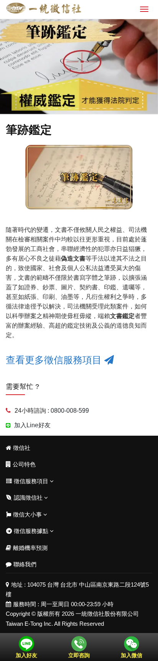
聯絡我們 (24, 564)
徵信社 (21, 447)
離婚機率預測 (30, 548)
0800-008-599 (70, 410)
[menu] (144, 9)
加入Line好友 (32, 425)
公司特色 (24, 464)
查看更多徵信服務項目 (55, 359)
